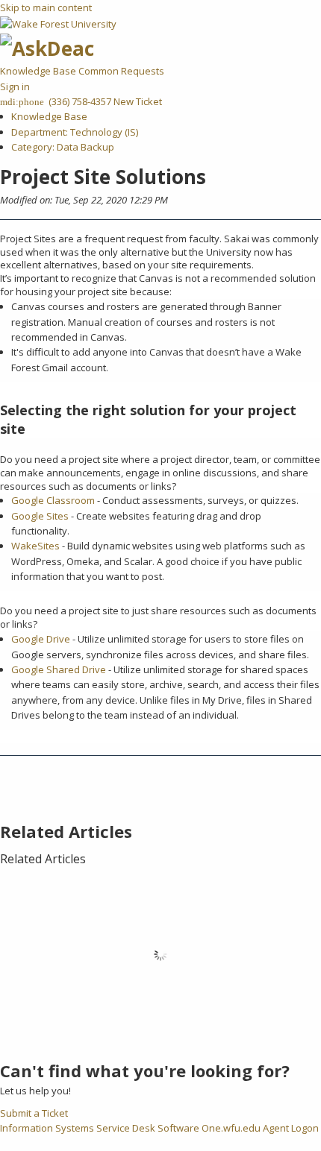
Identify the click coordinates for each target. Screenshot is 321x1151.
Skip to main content (46, 7)
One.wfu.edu (231, 1128)
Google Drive (40, 639)
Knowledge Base (39, 71)
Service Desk (125, 1128)
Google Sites (40, 516)
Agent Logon (291, 1128)
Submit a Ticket (34, 1113)
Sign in (15, 86)
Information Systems (47, 1128)
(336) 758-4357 (78, 101)
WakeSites (35, 545)
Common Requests (121, 71)
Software (178, 1128)
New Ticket (137, 101)
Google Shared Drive (58, 669)
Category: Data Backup (62, 147)
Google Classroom (53, 500)
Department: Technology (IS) (74, 132)
